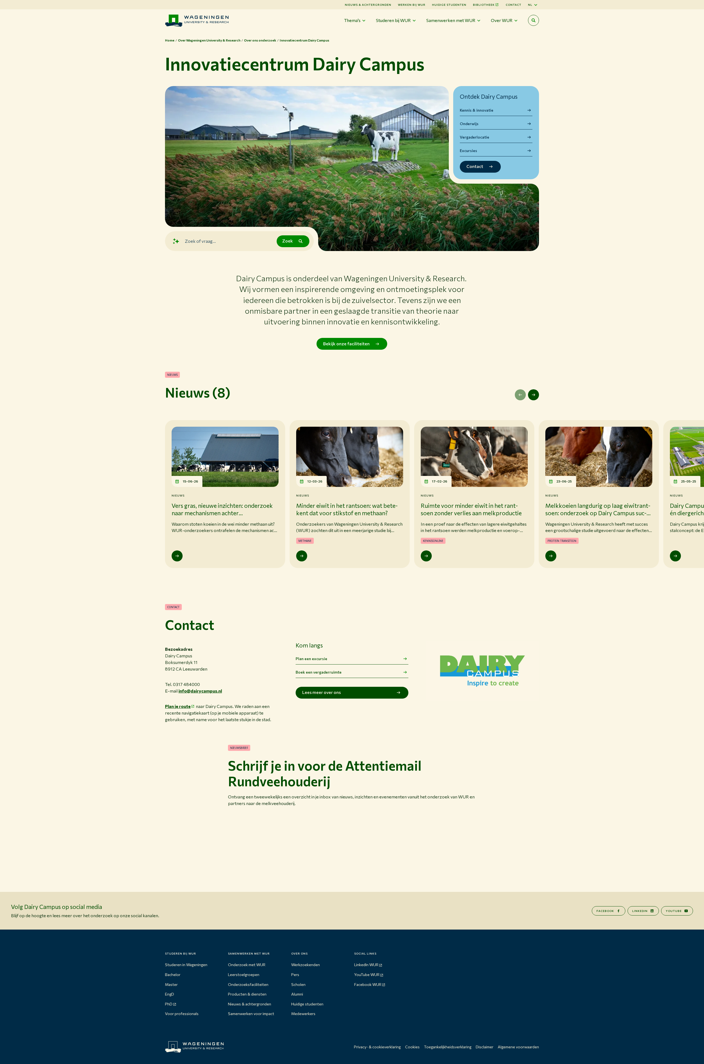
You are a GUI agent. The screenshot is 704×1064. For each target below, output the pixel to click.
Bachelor (172, 974)
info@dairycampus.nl (200, 690)
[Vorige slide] (520, 394)
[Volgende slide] (533, 394)
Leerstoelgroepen (243, 974)
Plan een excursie (311, 658)
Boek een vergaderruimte (319, 672)
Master (171, 984)
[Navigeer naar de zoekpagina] (533, 20)
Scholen (298, 984)
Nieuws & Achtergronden (368, 4)
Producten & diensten (247, 994)
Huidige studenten (449, 4)
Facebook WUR (367, 984)
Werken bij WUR (411, 4)
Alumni (297, 994)
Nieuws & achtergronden (249, 1004)
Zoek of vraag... (200, 241)
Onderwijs (469, 123)
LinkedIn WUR (366, 964)
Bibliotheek (484, 4)
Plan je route (178, 706)
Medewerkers (303, 1013)
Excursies (468, 150)
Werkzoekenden (305, 964)
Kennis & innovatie (476, 110)
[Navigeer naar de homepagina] (197, 20)
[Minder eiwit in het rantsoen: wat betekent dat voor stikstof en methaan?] (301, 555)
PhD (168, 1004)
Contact (513, 4)
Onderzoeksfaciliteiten (248, 984)
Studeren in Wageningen (186, 964)
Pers (295, 974)
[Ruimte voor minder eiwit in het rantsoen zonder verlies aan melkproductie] (426, 555)
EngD (169, 994)
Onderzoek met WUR (246, 964)
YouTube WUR (367, 974)
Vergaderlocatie (474, 137)
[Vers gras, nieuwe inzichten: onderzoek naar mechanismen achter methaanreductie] (177, 555)
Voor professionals (182, 1013)
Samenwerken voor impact (251, 1013)
